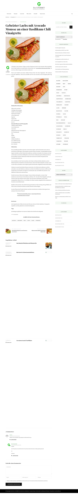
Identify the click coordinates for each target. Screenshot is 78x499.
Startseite (9, 13)
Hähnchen (68, 98)
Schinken (67, 126)
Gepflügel (58, 95)
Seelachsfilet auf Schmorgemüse (62, 69)
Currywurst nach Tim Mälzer (24, 340)
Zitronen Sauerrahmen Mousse (65, 183)
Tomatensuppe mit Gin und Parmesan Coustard (63, 56)
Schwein (58, 129)
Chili (25, 220)
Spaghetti (59, 132)
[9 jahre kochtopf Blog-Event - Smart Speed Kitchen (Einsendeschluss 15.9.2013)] (31, 196)
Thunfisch (59, 138)
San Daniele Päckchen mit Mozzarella (26, 243)
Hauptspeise (59, 98)
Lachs (33, 220)
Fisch (29, 220)
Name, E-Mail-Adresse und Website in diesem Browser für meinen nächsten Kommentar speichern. (27, 480)
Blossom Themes (45, 491)
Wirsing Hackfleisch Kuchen (64, 190)
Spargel (58, 135)
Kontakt (35, 13)
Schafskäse (59, 126)
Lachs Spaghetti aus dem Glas (61, 61)
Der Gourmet (8, 71)
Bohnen (58, 83)
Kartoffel (67, 101)
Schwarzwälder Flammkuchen (61, 71)
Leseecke (22, 13)
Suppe (64, 135)
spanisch (66, 132)
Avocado (14, 220)
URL (56, 190)
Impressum (42, 13)
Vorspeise (38, 220)
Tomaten (66, 138)
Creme (69, 83)
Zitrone (58, 144)
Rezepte (15, 13)
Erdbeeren (59, 89)
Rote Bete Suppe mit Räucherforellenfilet (63, 64)
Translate (65, 39)
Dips (64, 86)
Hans (56, 183)
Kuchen (66, 104)
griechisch (67, 95)
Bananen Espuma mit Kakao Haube (62, 52)
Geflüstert (58, 156)
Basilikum (20, 220)
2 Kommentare (8, 74)
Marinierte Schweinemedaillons (25, 252)
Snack (65, 129)
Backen (58, 80)
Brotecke (57, 153)
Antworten (13, 439)
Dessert (58, 86)
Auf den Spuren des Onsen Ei (61, 66)
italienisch (59, 101)
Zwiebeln (65, 144)
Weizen (66, 141)
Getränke (57, 159)
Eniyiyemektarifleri (59, 186)
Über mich (29, 13)
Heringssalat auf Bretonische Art (62, 59)
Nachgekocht (23, 21)
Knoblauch (59, 104)
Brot (64, 83)
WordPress (58, 491)
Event (65, 89)
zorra (11, 434)
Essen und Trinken (16, 214)
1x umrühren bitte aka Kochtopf (43, 68)
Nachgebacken (58, 162)
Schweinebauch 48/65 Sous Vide (62, 50)
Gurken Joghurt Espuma (60, 47)
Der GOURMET (39, 8)
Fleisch (64, 92)
